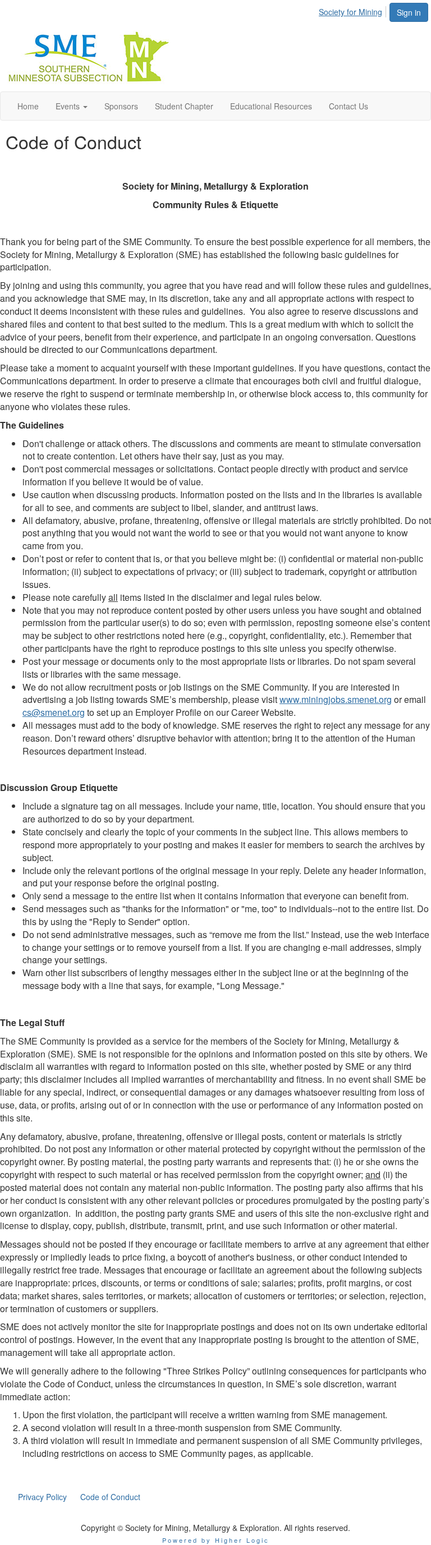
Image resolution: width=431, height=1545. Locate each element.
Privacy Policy (42, 1496)
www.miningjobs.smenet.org (335, 699)
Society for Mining (350, 11)
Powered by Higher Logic (215, 1539)
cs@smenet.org (53, 712)
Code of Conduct (110, 1496)
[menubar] (353, 10)
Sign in (409, 12)
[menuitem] (353, 10)
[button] (71, 106)
